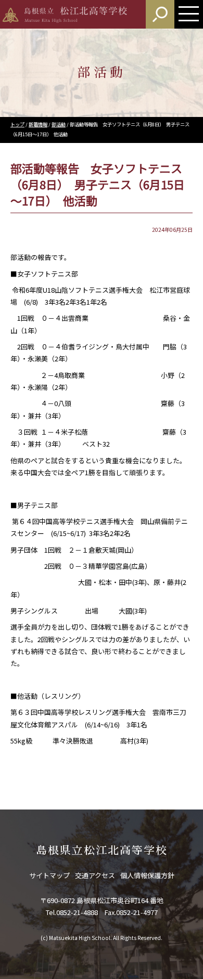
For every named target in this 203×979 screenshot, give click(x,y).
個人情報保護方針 (147, 875)
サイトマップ (49, 875)
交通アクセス (95, 875)
